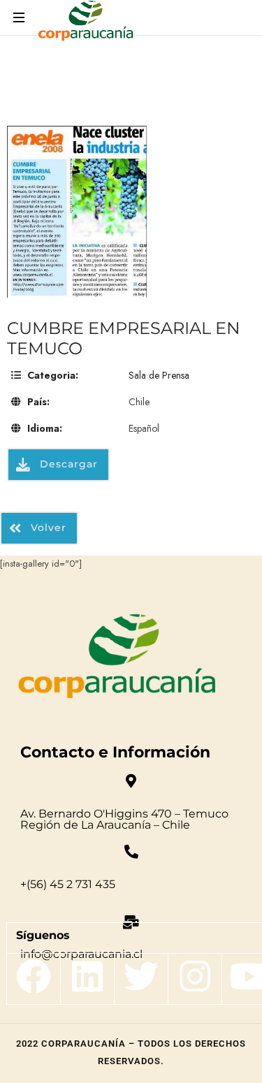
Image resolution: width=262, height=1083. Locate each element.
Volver (46, 527)
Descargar (67, 464)
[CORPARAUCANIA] (86, 22)
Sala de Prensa (159, 375)
